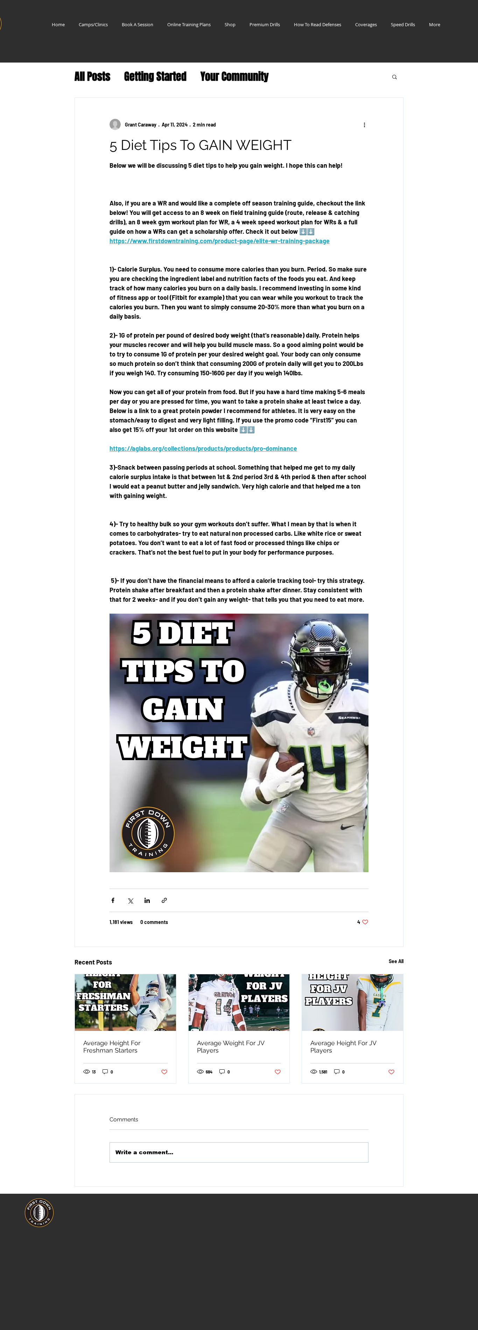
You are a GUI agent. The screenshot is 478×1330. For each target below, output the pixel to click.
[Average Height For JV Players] (352, 1002)
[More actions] (364, 124)
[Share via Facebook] (113, 900)
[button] (394, 76)
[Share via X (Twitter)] (130, 900)
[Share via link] (164, 900)
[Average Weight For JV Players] (239, 1002)
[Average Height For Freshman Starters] (125, 1002)
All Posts (92, 76)
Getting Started (155, 76)
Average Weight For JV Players (230, 1046)
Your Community (235, 76)
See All (396, 961)
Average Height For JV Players (343, 1046)
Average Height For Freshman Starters (111, 1046)
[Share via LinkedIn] (147, 900)
